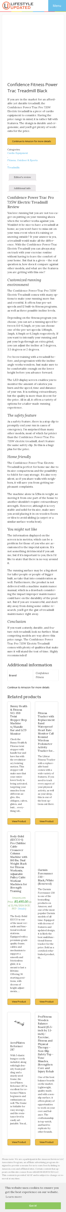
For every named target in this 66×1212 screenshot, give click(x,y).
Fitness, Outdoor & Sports (22, 160)
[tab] (22, 177)
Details (21, 908)
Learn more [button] (14, 1196)
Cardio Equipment (17, 153)
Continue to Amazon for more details (31, 141)
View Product (19, 821)
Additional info (22, 188)
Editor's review (22, 177)
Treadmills (13, 167)
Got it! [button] (33, 1205)
